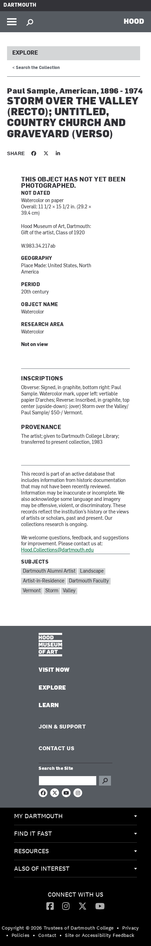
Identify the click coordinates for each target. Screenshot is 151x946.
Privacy (130, 928)
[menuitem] (75, 816)
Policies (20, 935)
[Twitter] (82, 906)
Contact (47, 935)
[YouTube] (100, 906)
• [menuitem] (118, 928)
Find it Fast (33, 833)
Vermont (32, 591)
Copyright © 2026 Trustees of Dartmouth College (58, 928)
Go (105, 781)
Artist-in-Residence (43, 581)
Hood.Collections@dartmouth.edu (57, 550)
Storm (51, 591)
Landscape (92, 571)
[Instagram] (66, 906)
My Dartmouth (38, 816)
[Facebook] (50, 906)
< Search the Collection (36, 68)
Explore (25, 53)
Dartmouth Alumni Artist (49, 571)
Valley (69, 591)
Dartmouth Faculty (89, 581)
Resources (31, 851)
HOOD (134, 21)
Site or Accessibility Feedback (99, 935)
